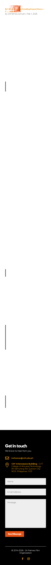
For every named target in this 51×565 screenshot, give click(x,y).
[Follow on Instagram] (28, 558)
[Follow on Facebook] (22, 558)
